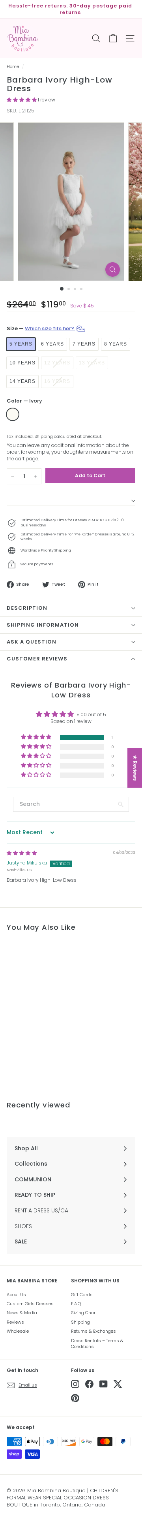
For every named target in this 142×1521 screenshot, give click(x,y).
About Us (16, 1294)
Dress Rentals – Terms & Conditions (97, 1343)
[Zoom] (112, 269)
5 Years (20, 344)
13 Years (92, 363)
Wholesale (18, 1331)
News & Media (22, 1312)
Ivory (13, 414)
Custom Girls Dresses (30, 1303)
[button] (22, 99)
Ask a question (31, 642)
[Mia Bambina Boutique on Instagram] (75, 1384)
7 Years (84, 344)
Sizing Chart (84, 1312)
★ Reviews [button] (135, 767)
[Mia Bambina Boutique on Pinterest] (75, 1398)
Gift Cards (82, 1294)
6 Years (52, 344)
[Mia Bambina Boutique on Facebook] (89, 1384)
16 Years (57, 381)
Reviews (15, 1322)
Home (13, 67)
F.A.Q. (76, 1303)
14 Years (22, 381)
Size (41, 328)
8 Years (115, 344)
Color (24, 401)
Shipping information (43, 625)
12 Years (57, 363)
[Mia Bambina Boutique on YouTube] (103, 1384)
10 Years (22, 363)
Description (27, 608)
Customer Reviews (37, 658)
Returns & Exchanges (93, 1331)
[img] (22, 853)
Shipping (44, 437)
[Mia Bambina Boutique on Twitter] (118, 1384)
